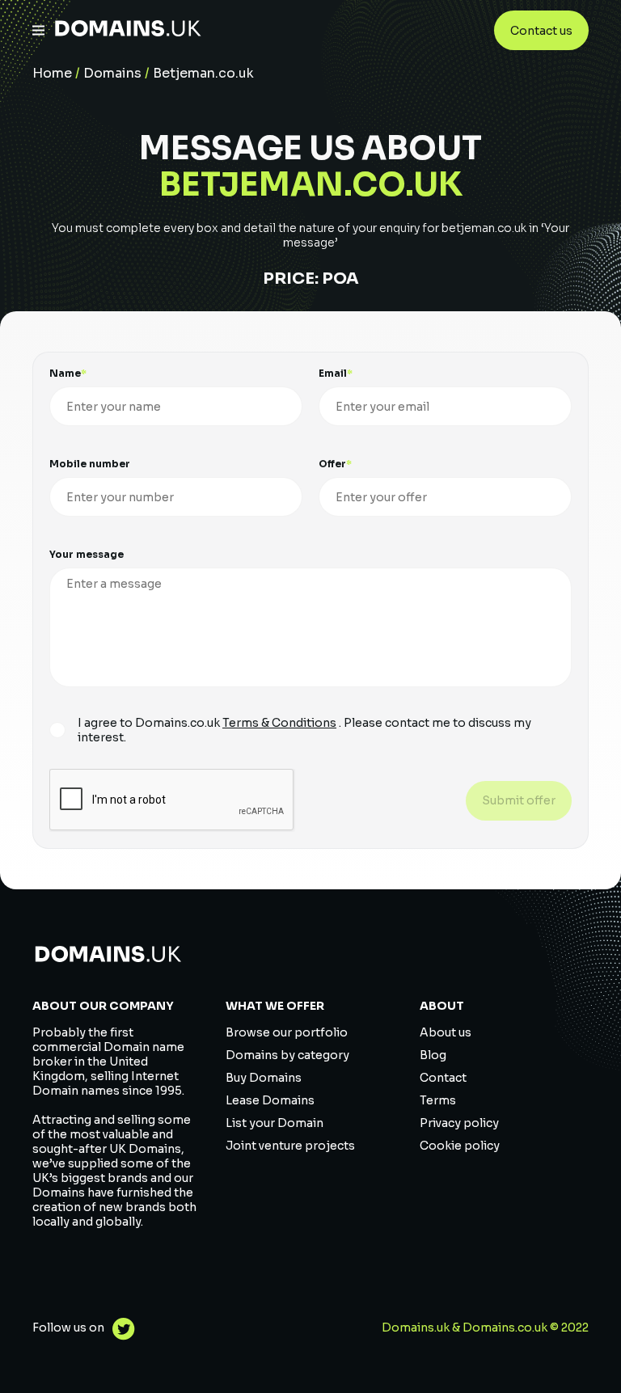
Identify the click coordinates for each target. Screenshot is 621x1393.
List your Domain (274, 1123)
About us (445, 1032)
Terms (438, 1100)
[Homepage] (128, 30)
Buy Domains (264, 1077)
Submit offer (519, 800)
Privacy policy (459, 1123)
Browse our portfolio (287, 1032)
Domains (112, 73)
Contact (443, 1077)
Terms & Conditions (279, 722)
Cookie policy (460, 1145)
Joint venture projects (290, 1145)
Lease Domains (270, 1100)
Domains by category (287, 1055)
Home (52, 73)
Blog (433, 1055)
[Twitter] (119, 1331)
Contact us (541, 30)
